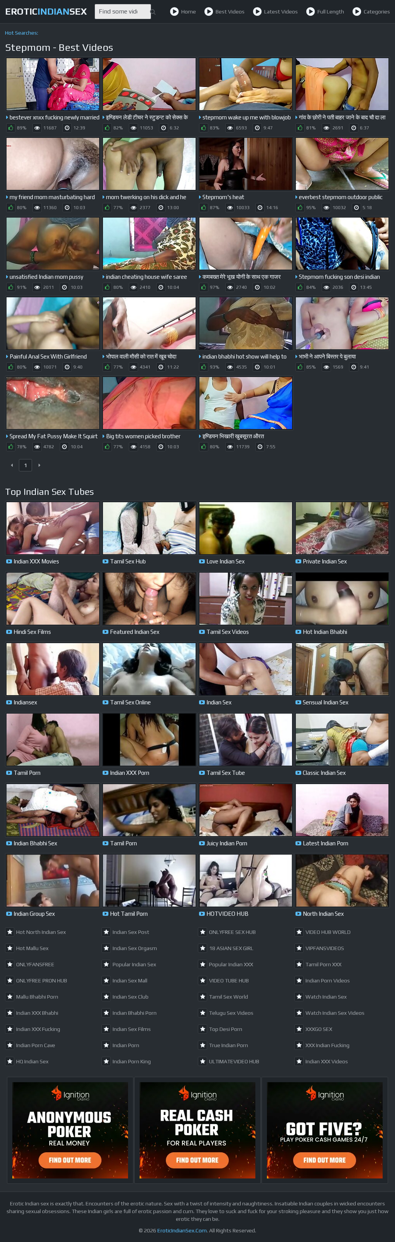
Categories (377, 11)
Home (188, 11)
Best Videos (230, 11)
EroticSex (46, 11)
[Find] (153, 11)
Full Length (330, 11)
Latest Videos (281, 11)
